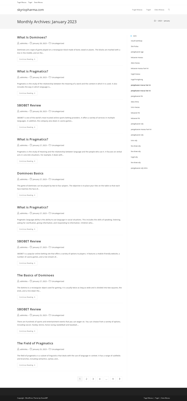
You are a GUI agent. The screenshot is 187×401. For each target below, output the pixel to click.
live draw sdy (136, 162)
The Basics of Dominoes (35, 275)
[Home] (155, 21)
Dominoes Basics (30, 173)
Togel (30, 2)
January (167, 21)
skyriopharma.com (30, 10)
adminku (24, 43)
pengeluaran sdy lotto (139, 168)
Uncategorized (58, 43)
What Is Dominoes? (32, 37)
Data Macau (38, 2)
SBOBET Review (29, 105)
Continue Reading (28, 59)
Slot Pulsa (134, 46)
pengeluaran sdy (137, 135)
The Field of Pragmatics (35, 343)
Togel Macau (21, 2)
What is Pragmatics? (32, 71)
